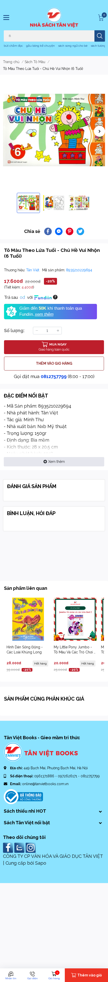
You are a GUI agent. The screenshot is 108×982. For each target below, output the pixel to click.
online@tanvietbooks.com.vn (45, 784)
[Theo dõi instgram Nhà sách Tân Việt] (31, 847)
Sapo (40, 863)
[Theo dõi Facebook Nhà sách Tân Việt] (8, 847)
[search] (99, 36)
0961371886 (44, 776)
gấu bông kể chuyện (40, 45)
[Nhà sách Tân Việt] (54, 18)
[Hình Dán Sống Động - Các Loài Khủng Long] (28, 619)
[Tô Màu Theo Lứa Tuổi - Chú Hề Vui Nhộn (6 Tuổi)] (54, 130)
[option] (54, 130)
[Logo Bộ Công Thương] (23, 796)
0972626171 (68, 776)
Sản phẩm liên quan (25, 588)
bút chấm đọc (13, 45)
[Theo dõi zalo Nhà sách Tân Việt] (20, 847)
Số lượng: (14, 330)
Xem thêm (56, 462)
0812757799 (54, 376)
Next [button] (99, 131)
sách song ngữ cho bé (72, 45)
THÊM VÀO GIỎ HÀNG (54, 363)
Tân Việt (33, 270)
